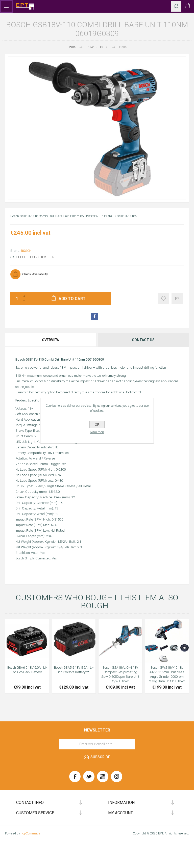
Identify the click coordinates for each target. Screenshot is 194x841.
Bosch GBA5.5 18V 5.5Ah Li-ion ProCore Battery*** (73, 670)
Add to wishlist (163, 298)
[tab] (51, 340)
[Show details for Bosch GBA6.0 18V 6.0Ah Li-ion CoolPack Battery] (27, 641)
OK (97, 424)
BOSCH (26, 251)
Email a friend (177, 298)
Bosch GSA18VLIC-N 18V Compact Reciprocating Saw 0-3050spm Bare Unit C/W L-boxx (120, 674)
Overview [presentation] (50, 340)
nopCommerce (30, 833)
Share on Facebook (94, 316)
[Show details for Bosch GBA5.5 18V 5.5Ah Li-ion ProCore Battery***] (74, 641)
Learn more (97, 432)
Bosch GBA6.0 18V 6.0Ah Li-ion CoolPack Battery (27, 670)
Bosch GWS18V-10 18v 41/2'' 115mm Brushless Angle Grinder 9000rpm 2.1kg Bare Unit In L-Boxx (167, 674)
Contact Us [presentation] (143, 340)
